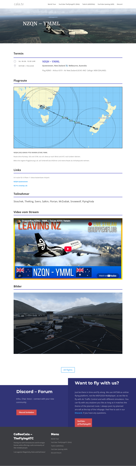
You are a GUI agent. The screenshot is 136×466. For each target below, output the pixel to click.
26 (69, 349)
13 (46, 349)
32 (80, 349)
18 (55, 349)
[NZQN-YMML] (68, 353)
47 (107, 349)
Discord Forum (56, 453)
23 (64, 349)
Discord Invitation (26, 412)
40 (95, 349)
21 (60, 349)
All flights (67, 369)
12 (44, 349)
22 (62, 349)
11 (42, 349)
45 (104, 349)
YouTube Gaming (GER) (106, 4)
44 (102, 349)
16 (51, 349)
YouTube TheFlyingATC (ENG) (69, 4)
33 (82, 349)
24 (66, 349)
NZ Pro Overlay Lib (20, 186)
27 (71, 349)
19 (57, 349)
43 (100, 349)
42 (98, 349)
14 (48, 349)
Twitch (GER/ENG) (88, 4)
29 (75, 349)
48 (109, 349)
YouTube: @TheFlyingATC (84, 422)
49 (111, 349)
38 (91, 349)
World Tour (52, 4)
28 (73, 349)
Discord (119, 4)
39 (93, 349)
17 (53, 349)
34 (84, 349)
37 (89, 349)
